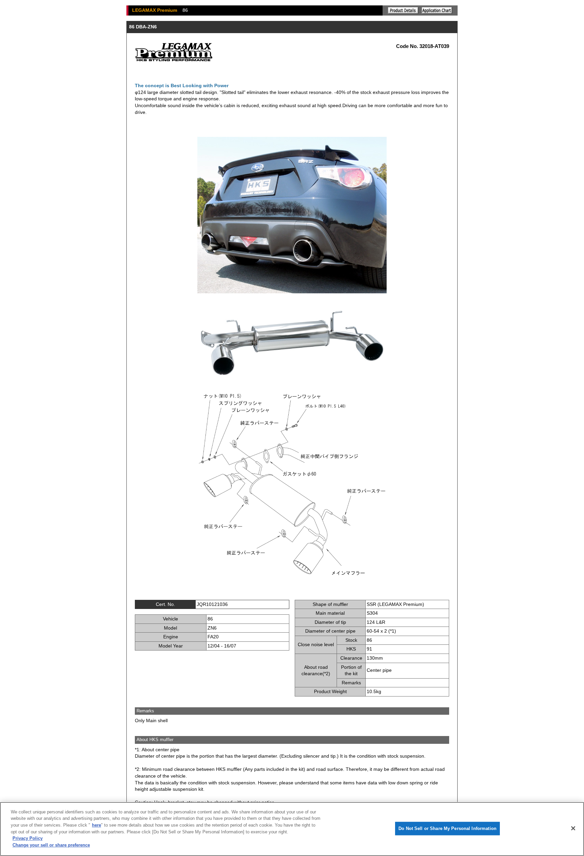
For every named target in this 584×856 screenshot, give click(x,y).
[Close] (573, 828)
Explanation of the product (403, 10)
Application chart (437, 10)
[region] (292, 829)
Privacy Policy (28, 838)
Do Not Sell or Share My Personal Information (447, 828)
